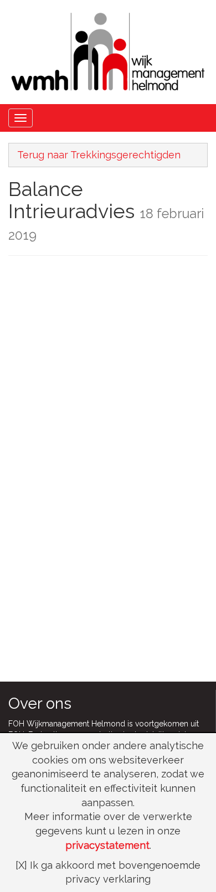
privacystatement (107, 845)
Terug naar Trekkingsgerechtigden (99, 155)
